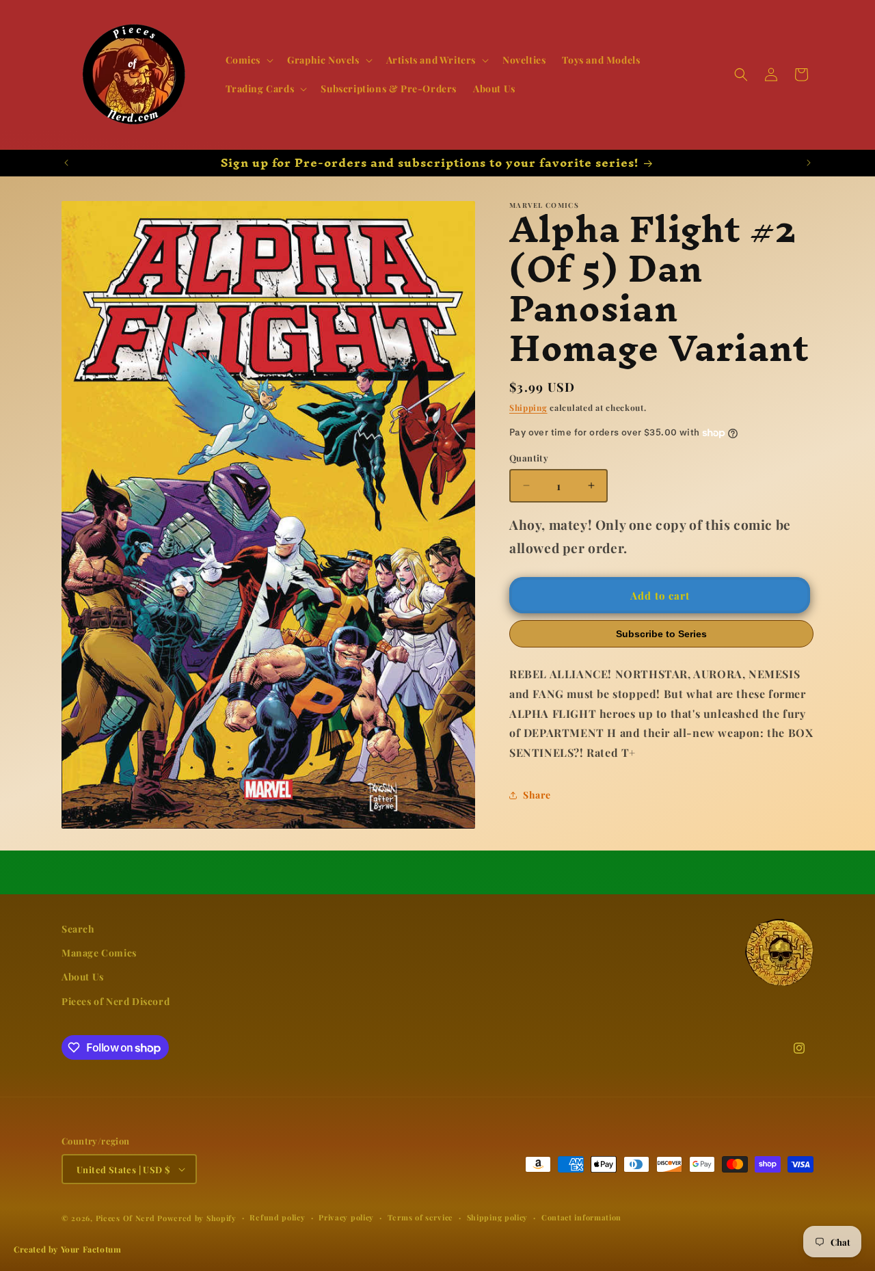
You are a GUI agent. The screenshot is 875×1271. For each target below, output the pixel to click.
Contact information (581, 1217)
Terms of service (420, 1217)
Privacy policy (346, 1217)
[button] (248, 60)
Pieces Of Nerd (125, 1218)
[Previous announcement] (66, 163)
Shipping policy (497, 1217)
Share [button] (537, 794)
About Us (83, 976)
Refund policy (277, 1217)
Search (78, 928)
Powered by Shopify (197, 1218)
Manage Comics (99, 952)
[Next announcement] (809, 163)
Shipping (528, 407)
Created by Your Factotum (67, 1249)
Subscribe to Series (661, 633)
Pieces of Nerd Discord (116, 1000)
